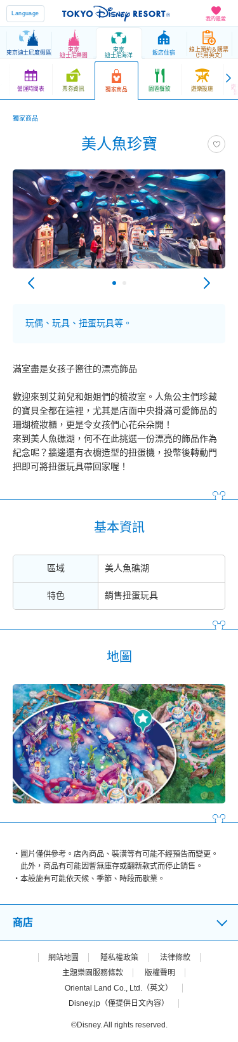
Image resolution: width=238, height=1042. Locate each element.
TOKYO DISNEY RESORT (116, 13)
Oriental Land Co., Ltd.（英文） (119, 988)
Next (207, 283)
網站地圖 (63, 957)
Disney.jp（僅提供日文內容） (119, 1003)
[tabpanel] (119, 225)
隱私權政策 (119, 957)
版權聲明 (160, 972)
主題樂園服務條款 (92, 972)
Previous (31, 283)
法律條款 (175, 957)
